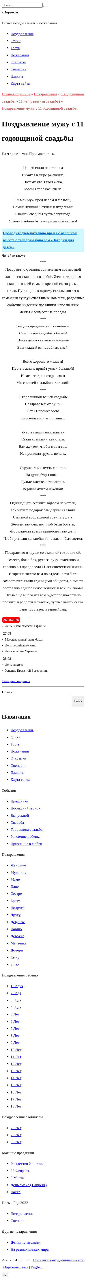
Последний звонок (25, 808)
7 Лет (15, 1028)
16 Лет (16, 1092)
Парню (16, 929)
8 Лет (15, 1035)
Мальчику (19, 943)
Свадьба (17, 822)
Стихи (16, 41)
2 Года (16, 993)
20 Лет (16, 1128)
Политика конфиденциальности (58, 1260)
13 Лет (16, 1071)
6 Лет (15, 1021)
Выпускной (20, 815)
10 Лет (16, 1050)
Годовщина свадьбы (27, 829)
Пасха (16, 1192)
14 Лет (16, 1078)
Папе (15, 886)
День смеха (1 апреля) (29, 1185)
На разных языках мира (30, 1249)
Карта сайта (20, 83)
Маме (15, 879)
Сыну (15, 957)
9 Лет (15, 1042)
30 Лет (16, 1142)
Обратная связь (15, 1267)
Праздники (19, 801)
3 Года (16, 1000)
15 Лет (16, 1085)
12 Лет (16, 1064)
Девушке (18, 922)
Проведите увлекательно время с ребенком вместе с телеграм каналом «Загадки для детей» (40, 240)
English (37, 1267)
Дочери (17, 950)
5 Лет (15, 1014)
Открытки (18, 62)
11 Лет (16, 1057)
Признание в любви (26, 844)
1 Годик (17, 986)
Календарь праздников (16, 681)
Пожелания (20, 55)
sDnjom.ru (10, 12)
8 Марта (17, 1178)
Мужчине (18, 872)
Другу (16, 915)
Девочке (17, 936)
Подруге (17, 908)
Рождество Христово (28, 1164)
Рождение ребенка (26, 836)
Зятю (15, 964)
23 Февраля (20, 1171)
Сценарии (18, 69)
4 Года (16, 1007)
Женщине (18, 865)
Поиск (7, 692)
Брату (15, 901)
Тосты (15, 48)
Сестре (16, 893)
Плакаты (17, 76)
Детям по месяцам (25, 1242)
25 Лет (16, 1135)
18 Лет (16, 1106)
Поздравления (22, 34)
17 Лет (16, 1099)
